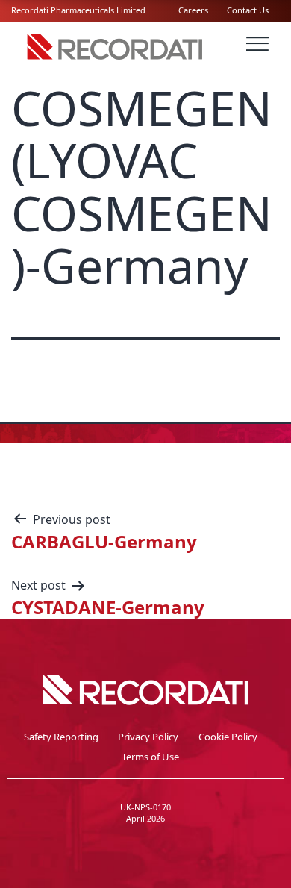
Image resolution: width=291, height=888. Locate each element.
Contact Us (248, 10)
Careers (193, 10)
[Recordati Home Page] (115, 59)
